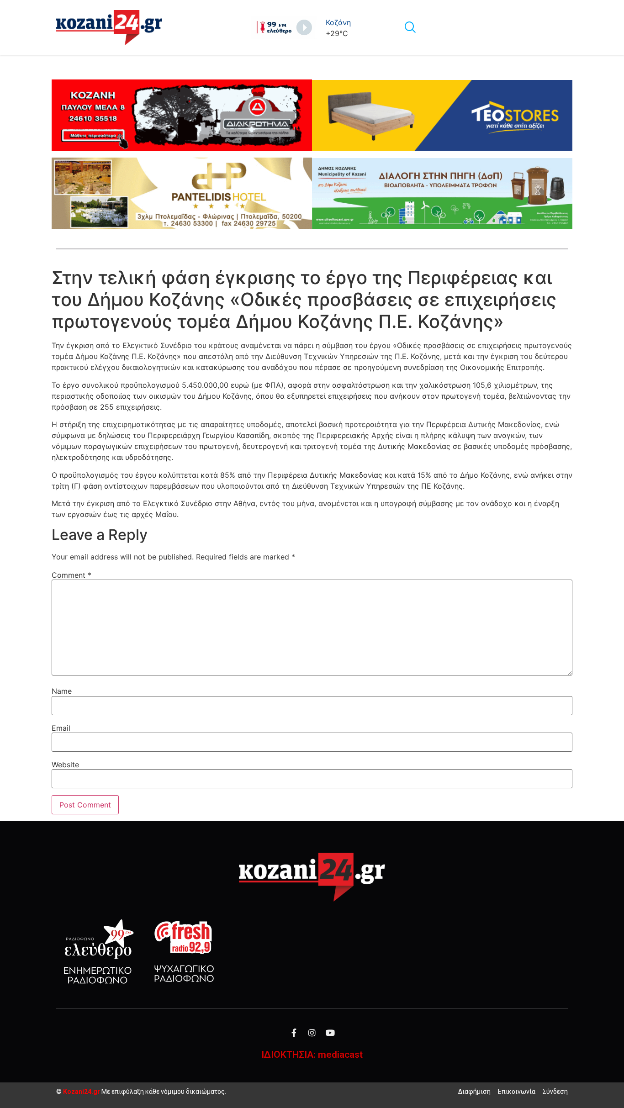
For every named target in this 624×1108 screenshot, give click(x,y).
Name (62, 691)
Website (65, 764)
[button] (410, 28)
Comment (71, 575)
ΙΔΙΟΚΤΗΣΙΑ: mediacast (312, 1054)
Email (61, 728)
